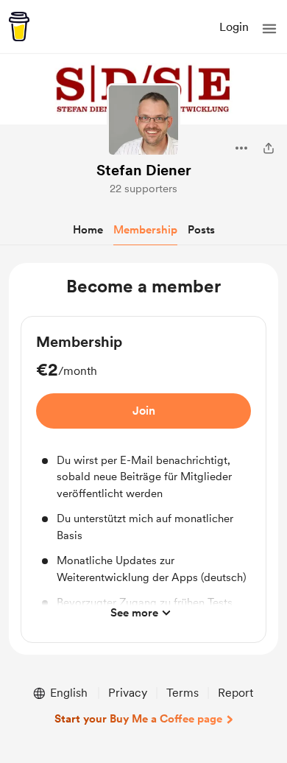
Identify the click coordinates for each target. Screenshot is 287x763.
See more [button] (134, 612)
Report (235, 693)
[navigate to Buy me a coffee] (19, 26)
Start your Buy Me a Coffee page (138, 718)
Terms (182, 693)
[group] (143, 480)
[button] (269, 29)
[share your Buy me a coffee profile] (268, 148)
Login (234, 27)
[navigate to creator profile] (143, 120)
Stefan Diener (143, 170)
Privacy (127, 693)
